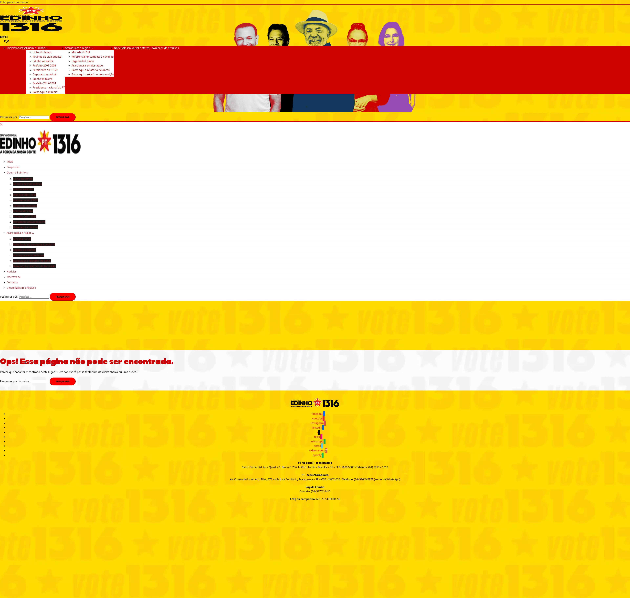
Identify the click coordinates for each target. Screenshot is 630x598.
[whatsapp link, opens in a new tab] (6, 36)
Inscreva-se (131, 48)
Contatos (143, 48)
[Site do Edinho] (31, 30)
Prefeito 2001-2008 (44, 65)
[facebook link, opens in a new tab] (1, 36)
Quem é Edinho (35, 48)
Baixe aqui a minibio (45, 92)
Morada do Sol (81, 52)
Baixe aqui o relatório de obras (91, 70)
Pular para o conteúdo (14, 2)
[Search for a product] (6, 41)
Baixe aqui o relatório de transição (93, 74)
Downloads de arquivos (164, 48)
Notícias (119, 48)
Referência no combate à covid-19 (93, 56)
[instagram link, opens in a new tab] (4, 36)
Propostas (19, 48)
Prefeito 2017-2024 (44, 83)
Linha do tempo (42, 52)
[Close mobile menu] (1, 124)
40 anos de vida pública (47, 56)
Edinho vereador (43, 61)
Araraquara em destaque (87, 65)
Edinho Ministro (42, 79)
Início (10, 48)
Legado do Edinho (83, 61)
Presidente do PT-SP (45, 70)
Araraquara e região (77, 48)
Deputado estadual (44, 74)
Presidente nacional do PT (49, 87)
